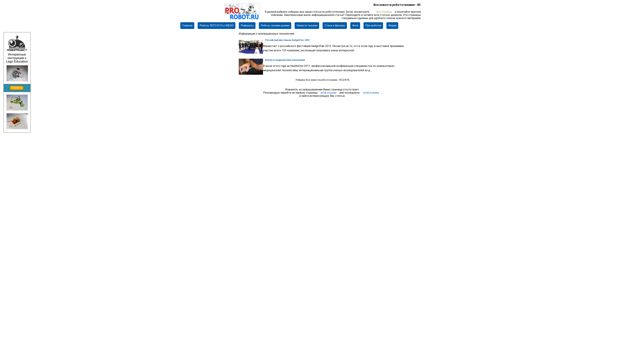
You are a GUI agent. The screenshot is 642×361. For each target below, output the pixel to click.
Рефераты (247, 25)
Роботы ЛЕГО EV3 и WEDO (217, 25)
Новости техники (307, 25)
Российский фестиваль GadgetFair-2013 (287, 40)
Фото (355, 25)
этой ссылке (328, 92)
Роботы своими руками (275, 25)
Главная (187, 25)
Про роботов (373, 25)
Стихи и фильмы (335, 25)
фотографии (384, 11)
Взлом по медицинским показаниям (285, 60)
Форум (392, 25)
